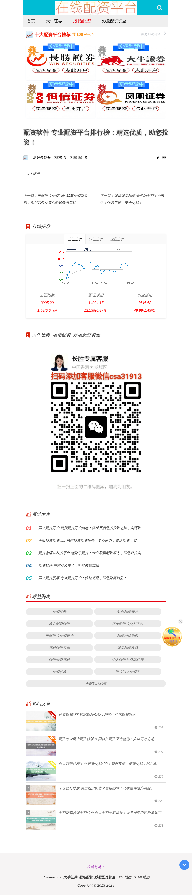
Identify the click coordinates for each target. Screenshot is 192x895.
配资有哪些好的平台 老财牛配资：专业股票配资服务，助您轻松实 (89, 552)
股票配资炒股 (59, 623)
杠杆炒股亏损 (59, 647)
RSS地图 (125, 877)
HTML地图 (142, 877)
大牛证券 (54, 21)
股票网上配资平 (128, 671)
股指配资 (82, 21)
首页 (31, 21)
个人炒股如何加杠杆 (128, 659)
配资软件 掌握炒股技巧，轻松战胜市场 (68, 565)
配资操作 (59, 611)
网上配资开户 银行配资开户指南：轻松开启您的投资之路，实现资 (89, 527)
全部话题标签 (96, 683)
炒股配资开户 (127, 611)
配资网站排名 (127, 635)
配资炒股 (59, 671)
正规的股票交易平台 (128, 623)
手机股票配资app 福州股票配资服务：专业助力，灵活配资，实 (87, 540)
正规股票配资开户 (60, 635)
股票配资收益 (127, 647)
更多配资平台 (151, 34)
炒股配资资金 (114, 21)
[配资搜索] (159, 7)
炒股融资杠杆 (59, 659)
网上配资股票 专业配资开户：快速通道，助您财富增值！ (82, 577)
